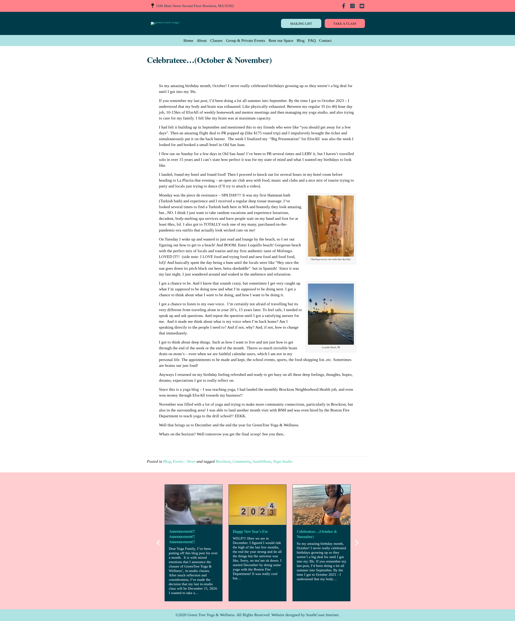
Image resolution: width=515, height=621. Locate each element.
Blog (301, 40)
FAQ (312, 40)
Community (241, 461)
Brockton (223, 461)
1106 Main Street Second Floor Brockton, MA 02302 (195, 6)
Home (188, 40)
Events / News (184, 461)
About (202, 40)
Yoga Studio (283, 461)
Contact (325, 40)
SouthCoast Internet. (323, 615)
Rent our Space (281, 40)
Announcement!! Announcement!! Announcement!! (182, 536)
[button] (158, 543)
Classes (216, 40)
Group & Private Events (245, 40)
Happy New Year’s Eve (250, 531)
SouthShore (262, 461)
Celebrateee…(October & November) (317, 534)
